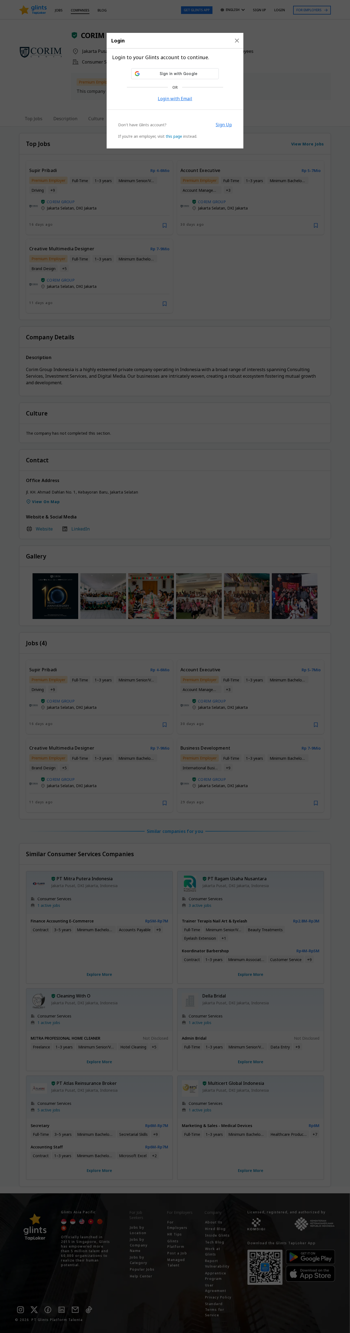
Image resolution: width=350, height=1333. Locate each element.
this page (174, 136)
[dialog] (175, 90)
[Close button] (237, 41)
